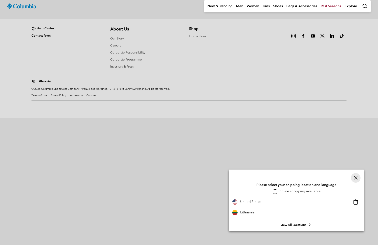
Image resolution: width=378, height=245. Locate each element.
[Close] (355, 178)
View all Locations (293, 225)
